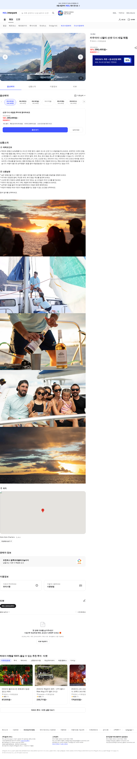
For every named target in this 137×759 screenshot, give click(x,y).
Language (129, 730)
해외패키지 (22, 26)
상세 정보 (76, 130)
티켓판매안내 (93, 730)
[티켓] (18, 19)
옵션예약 (10, 86)
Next (85, 680)
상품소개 (32, 86)
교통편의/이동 (36, 660)
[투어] (11, 19)
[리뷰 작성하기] (84, 600)
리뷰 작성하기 (43, 641)
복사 (19, 537)
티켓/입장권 (5, 660)
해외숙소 (12, 26)
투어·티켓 (33, 26)
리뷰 (75, 86)
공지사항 (105, 730)
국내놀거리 (53, 26)
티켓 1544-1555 (68, 739)
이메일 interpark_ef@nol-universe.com (117, 740)
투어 (15, 660)
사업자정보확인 (25, 740)
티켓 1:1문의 (64, 744)
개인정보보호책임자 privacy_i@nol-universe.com (120, 742)
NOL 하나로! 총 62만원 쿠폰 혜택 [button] (34, 13)
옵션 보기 (35, 130)
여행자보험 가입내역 (77, 730)
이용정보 (53, 86)
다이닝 (72, 660)
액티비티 (24, 660)
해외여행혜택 (66, 26)
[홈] (5, 19)
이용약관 (15, 730)
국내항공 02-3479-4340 (75, 742)
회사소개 (5, 730)
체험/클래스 (62, 660)
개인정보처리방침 (29, 730)
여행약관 (63, 730)
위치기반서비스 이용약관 (48, 730)
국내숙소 (42, 26)
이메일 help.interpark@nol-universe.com (77, 740)
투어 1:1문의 (55, 744)
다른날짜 (80, 95)
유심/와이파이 (49, 660)
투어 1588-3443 (57, 739)
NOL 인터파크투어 (8, 606)
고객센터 (116, 730)
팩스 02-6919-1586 (58, 740)
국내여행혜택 (79, 26)
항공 (4, 26)
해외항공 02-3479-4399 (59, 742)
